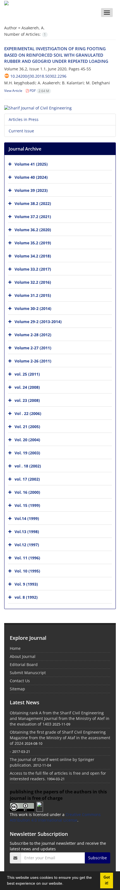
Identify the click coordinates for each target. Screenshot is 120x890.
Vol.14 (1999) (27, 518)
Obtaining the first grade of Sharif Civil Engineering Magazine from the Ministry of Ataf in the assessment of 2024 (60, 737)
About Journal (22, 656)
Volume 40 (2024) (31, 177)
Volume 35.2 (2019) (33, 242)
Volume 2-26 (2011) (33, 361)
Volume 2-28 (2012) (33, 334)
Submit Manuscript (28, 672)
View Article (13, 90)
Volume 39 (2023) (31, 190)
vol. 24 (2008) (27, 387)
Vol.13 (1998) (27, 531)
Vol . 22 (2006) (28, 413)
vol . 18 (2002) (28, 466)
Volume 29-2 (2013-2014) (38, 321)
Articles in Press (24, 119)
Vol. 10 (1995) (27, 571)
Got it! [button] (107, 880)
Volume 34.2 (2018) (33, 256)
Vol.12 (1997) (27, 544)
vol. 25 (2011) (27, 374)
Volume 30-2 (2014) (33, 308)
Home (15, 648)
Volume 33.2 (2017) (33, 269)
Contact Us (20, 680)
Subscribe (97, 857)
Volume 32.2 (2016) (33, 282)
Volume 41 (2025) (31, 164)
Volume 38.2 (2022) (33, 203)
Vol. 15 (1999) (27, 505)
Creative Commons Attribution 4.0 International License (55, 817)
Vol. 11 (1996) (27, 557)
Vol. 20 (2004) (27, 439)
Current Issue (21, 130)
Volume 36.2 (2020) (33, 229)
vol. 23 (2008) (27, 400)
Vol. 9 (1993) (26, 584)
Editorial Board (24, 664)
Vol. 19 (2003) (27, 452)
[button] (65, 884)
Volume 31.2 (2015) (33, 295)
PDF (39, 90)
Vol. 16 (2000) (27, 492)
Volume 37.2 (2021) (33, 216)
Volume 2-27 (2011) (33, 347)
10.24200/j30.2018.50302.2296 (38, 76)
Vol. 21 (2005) (27, 426)
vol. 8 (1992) (26, 597)
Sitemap (17, 688)
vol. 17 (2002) (27, 479)
